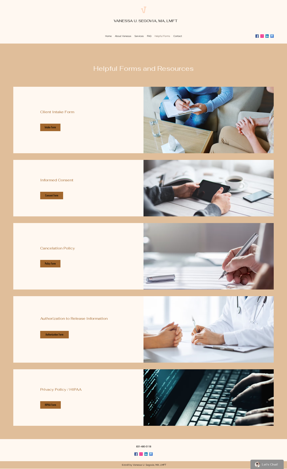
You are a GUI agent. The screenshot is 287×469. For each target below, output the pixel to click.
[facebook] (257, 36)
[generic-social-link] (272, 36)
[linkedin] (267, 36)
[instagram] (262, 36)
